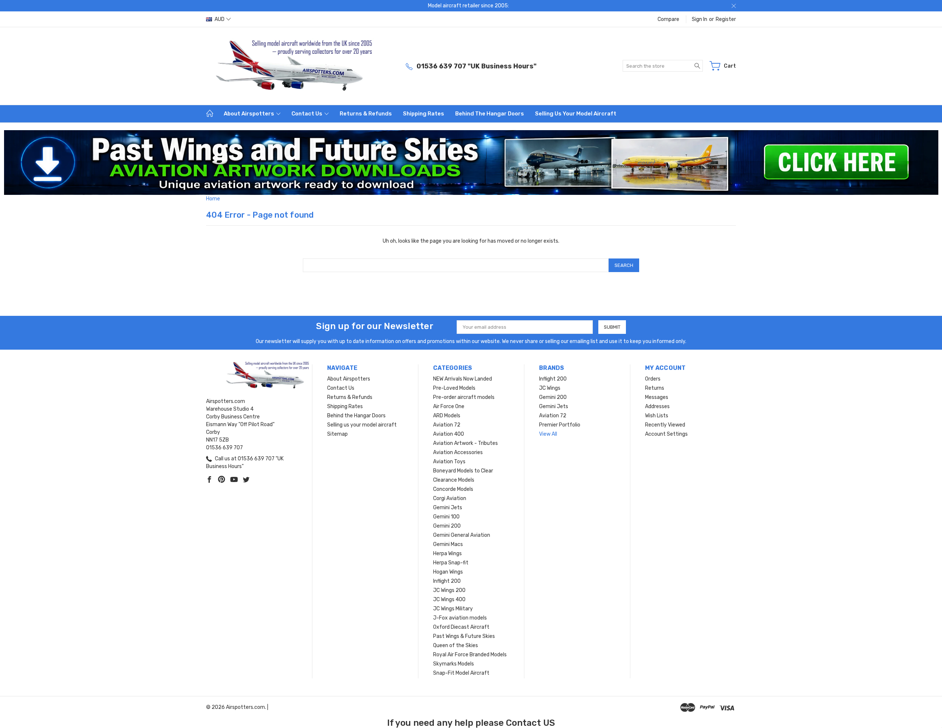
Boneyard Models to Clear (463, 471)
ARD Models (446, 416)
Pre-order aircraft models (464, 397)
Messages (656, 397)
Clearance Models (453, 480)
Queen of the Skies (455, 645)
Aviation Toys (449, 461)
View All (548, 434)
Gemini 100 (446, 517)
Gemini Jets (447, 507)
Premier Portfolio (559, 425)
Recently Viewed (665, 425)
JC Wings (549, 388)
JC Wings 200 (449, 590)
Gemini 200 (447, 526)
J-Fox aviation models (460, 618)
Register (726, 19)
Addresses (657, 406)
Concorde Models (453, 489)
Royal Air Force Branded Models (470, 655)
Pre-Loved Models (454, 388)
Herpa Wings (447, 553)
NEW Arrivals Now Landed (462, 379)
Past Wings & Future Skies (464, 636)
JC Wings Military (453, 609)
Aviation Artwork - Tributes (465, 443)
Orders (653, 379)
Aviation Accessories (458, 452)
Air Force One (448, 406)
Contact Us (307, 113)
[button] (471, 162)
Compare (668, 19)
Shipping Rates (423, 113)
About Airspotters (249, 113)
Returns (654, 388)
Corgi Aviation (449, 498)
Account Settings (666, 434)
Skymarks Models (453, 664)
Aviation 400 (448, 434)
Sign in (699, 19)
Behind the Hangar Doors (489, 113)
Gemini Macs (448, 544)
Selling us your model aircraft (575, 113)
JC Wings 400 (449, 599)
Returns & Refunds (366, 113)
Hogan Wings (448, 572)
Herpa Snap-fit (450, 563)
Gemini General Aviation (461, 535)
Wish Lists (656, 416)
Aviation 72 (446, 425)
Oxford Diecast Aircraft (461, 627)
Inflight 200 (447, 581)
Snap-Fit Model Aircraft (461, 673)
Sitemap (337, 434)
